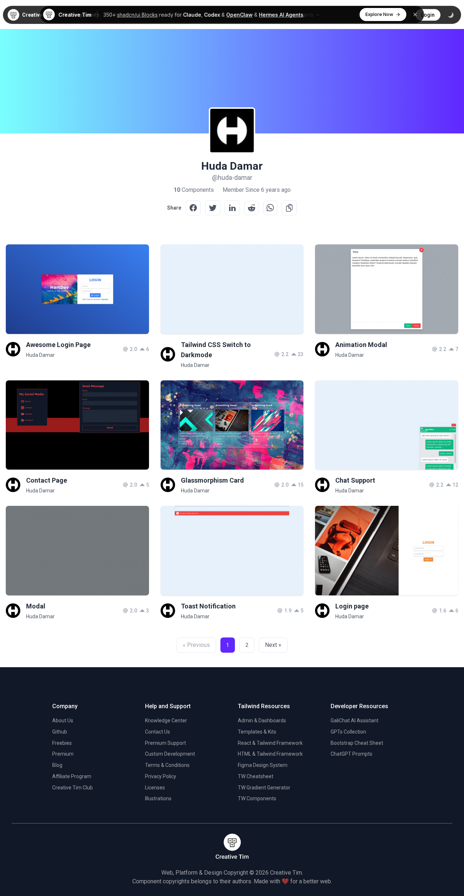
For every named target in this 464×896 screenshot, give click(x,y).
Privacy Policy (160, 776)
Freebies (62, 743)
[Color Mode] (450, 15)
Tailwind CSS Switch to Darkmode (216, 350)
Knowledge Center (166, 720)
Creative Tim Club (72, 787)
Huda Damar (40, 355)
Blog (57, 765)
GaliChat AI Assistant (354, 720)
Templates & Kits (257, 732)
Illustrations (158, 798)
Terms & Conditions (167, 765)
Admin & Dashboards (262, 720)
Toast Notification (208, 606)
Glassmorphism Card (212, 480)
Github (59, 732)
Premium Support (165, 743)
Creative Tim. (286, 872)
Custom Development (170, 754)
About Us (62, 720)
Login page (352, 606)
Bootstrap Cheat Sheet (357, 743)
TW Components (257, 798)
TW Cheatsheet (255, 776)
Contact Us (157, 732)
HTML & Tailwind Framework (270, 754)
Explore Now (379, 14)
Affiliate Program (71, 776)
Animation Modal (361, 344)
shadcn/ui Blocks (137, 15)
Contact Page (46, 480)
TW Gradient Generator (264, 787)
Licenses (155, 787)
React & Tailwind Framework (270, 743)
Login (428, 15)
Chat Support (355, 480)
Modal (35, 606)
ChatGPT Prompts (351, 754)
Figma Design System (262, 765)
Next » (273, 644)
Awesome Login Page (58, 344)
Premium (63, 754)
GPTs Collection (348, 732)
